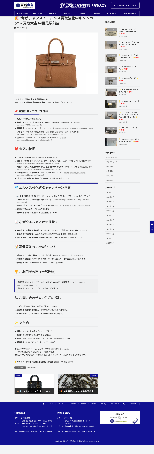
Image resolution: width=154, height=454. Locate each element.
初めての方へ (62, 404)
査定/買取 (73, 404)
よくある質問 (115, 404)
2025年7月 (110, 220)
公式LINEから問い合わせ (127, 5)
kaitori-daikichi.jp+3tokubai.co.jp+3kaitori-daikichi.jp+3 (39, 169)
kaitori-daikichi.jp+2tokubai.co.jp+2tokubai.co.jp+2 (69, 205)
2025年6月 (110, 225)
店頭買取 (109, 180)
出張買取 (109, 171)
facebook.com (31, 285)
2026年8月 (110, 192)
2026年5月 (110, 206)
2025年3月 (110, 238)
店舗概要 (93, 404)
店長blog (103, 404)
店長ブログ (110, 176)
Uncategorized (31, 367)
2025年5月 (110, 229)
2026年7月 (110, 197)
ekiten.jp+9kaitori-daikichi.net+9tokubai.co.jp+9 (74, 128)
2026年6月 (110, 202)
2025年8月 (110, 215)
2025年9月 (110, 211)
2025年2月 (110, 243)
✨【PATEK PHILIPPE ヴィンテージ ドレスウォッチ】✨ (128, 31)
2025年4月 (110, 234)
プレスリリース (111, 162)
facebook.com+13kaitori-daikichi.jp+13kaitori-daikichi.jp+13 (41, 134)
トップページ (49, 404)
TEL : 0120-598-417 (131, 404)
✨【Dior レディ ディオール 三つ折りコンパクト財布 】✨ (129, 44)
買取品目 (83, 404)
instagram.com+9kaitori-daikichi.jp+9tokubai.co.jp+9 (38, 163)
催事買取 (109, 166)
